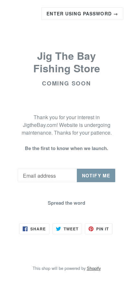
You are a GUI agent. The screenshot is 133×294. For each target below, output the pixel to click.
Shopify (94, 268)
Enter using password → (82, 13)
